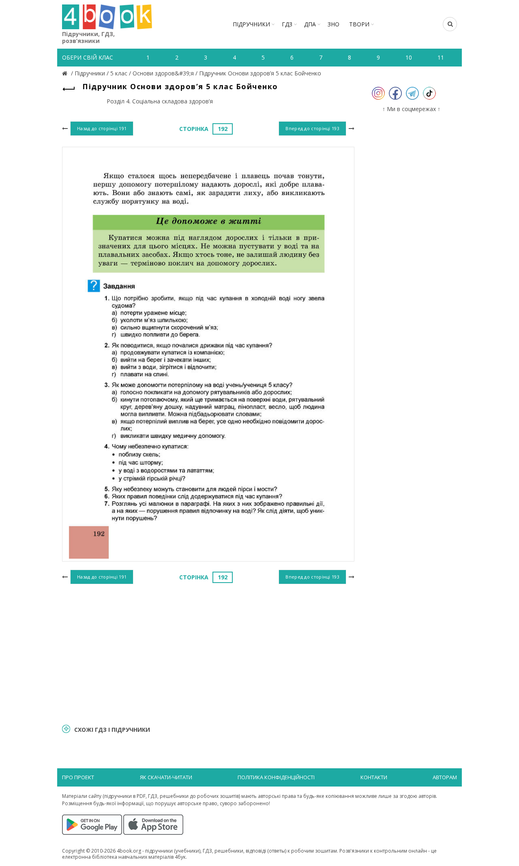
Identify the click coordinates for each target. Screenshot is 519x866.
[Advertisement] (208, 653)
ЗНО (333, 24)
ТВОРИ (359, 24)
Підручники (251, 24)
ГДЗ (287, 24)
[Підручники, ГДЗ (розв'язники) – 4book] (65, 73)
